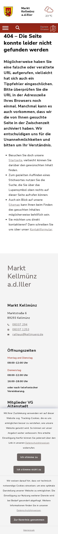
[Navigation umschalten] (5, 28)
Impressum (29, 530)
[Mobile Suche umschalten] (17, 28)
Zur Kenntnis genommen (29, 519)
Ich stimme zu (29, 457)
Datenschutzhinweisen (37, 442)
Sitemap (14, 205)
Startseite (15, 160)
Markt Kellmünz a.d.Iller (27, 12)
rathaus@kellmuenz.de (27, 334)
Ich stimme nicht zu (29, 469)
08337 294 (20, 324)
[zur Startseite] (8, 12)
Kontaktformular (41, 229)
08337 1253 (20, 329)
